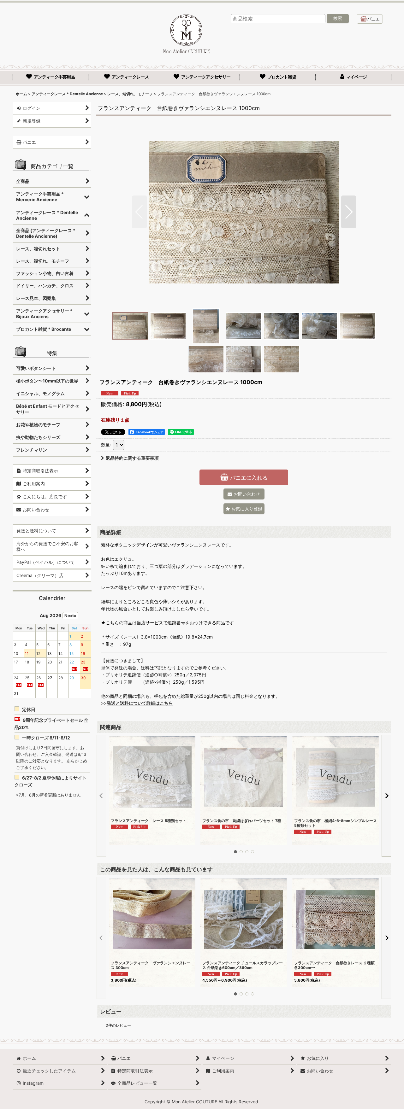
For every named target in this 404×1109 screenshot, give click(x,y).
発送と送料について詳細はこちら (140, 703)
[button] (139, 212)
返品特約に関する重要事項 (132, 458)
